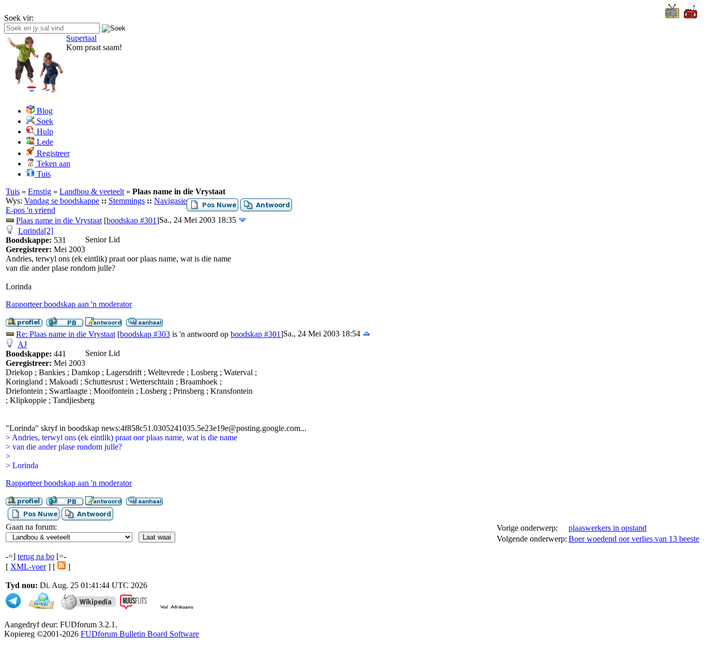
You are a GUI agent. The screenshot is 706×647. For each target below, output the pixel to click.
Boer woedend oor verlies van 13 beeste (634, 538)
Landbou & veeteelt (91, 191)
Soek (44, 121)
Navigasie (170, 200)
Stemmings (127, 200)
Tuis (43, 174)
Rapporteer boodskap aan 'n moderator (69, 304)
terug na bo (36, 556)
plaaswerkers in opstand (608, 527)
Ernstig (39, 191)
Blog (44, 110)
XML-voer (28, 566)
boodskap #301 (131, 220)
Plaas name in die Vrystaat (59, 220)
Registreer (52, 153)
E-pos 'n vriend (30, 210)
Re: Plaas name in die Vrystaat (65, 334)
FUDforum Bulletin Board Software (140, 633)
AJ (22, 344)
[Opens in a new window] (672, 15)
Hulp (44, 131)
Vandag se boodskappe (61, 200)
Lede (44, 141)
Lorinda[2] (35, 230)
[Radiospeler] (690, 16)
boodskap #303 (145, 334)
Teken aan (52, 163)
